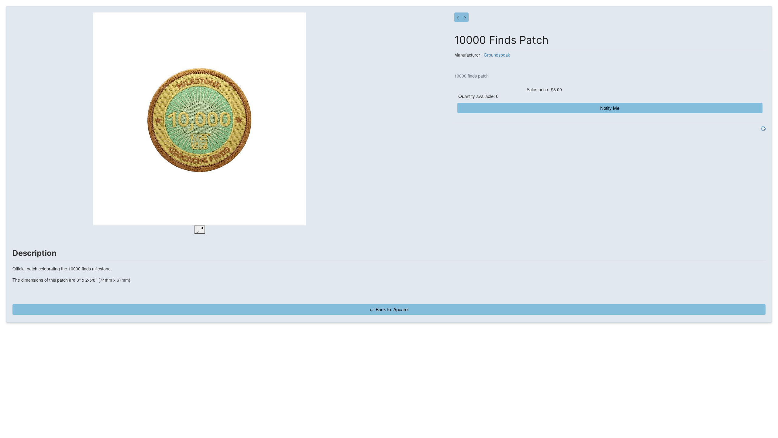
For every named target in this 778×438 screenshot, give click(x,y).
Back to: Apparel (391, 309)
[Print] (763, 128)
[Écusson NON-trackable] (199, 118)
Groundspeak (497, 55)
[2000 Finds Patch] (465, 17)
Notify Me (609, 108)
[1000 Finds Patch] (458, 17)
